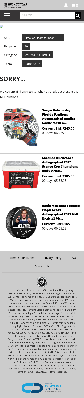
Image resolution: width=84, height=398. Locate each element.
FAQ (73, 258)
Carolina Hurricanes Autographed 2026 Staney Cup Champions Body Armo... (60, 164)
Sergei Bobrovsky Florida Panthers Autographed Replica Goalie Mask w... (58, 116)
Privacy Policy (52, 258)
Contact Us (42, 266)
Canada (31, 64)
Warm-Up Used (36, 55)
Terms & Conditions (21, 258)
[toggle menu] (7, 15)
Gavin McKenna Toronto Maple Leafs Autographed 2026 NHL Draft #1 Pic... (61, 212)
